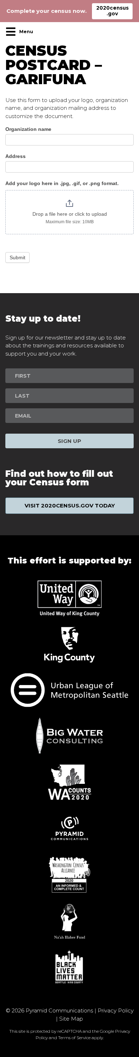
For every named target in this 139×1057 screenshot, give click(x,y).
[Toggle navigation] (21, 32)
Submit (17, 257)
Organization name (28, 129)
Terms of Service (74, 1037)
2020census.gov (112, 10)
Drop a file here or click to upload (69, 214)
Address (15, 156)
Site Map (71, 1018)
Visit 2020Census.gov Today (70, 505)
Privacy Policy (116, 1010)
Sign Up (69, 441)
